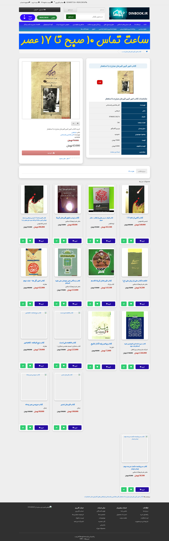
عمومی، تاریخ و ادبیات (62, 24)
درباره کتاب (141, 171)
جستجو (70, 9)
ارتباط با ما (137, 24)
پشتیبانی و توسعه (89, 536)
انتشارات (87, 496)
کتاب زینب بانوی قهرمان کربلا (67, 218)
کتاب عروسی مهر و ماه (34, 404)
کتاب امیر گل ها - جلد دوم (34, 281)
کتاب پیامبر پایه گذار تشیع (101, 343)
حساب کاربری (79, 511)
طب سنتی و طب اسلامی (124, 24)
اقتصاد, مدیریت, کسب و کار (32, 24)
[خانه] (147, 51)
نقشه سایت (123, 517)
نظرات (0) (131, 171)
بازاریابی (102, 524)
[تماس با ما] (86, 2)
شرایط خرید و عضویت (141, 521)
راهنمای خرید (144, 514)
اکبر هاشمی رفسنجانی (67, 134)
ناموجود (50, 153)
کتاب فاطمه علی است (67, 342)
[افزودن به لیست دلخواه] (131, 241)
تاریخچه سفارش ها (78, 514)
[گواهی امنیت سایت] (40, 507)
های (99, 496)
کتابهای (95, 496)
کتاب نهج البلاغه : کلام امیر (34, 342)
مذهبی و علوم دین (78, 24)
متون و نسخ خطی (109, 24)
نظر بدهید (62, 158)
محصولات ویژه (100, 528)
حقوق (93, 29)
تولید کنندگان (101, 511)
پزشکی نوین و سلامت (93, 24)
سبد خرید (28, 17)
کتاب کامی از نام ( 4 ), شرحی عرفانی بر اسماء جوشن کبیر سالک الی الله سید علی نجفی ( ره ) (34, 219)
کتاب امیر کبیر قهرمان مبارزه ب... (131, 51)
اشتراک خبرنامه (79, 521)
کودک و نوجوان (48, 24)
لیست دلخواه (80, 517)
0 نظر (68, 158)
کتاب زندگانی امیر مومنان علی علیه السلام (67, 282)
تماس (47, 17)
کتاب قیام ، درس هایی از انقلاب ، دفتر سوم (101, 219)
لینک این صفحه (115, 151)
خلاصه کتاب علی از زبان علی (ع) (135, 281)
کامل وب (77, 536)
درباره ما (145, 511)
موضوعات (102, 517)
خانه (145, 24)
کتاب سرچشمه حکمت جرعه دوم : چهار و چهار (135, 467)
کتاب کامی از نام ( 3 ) (135, 218)
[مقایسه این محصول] (124, 241)
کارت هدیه (101, 521)
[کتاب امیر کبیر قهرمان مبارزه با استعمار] (51, 90)
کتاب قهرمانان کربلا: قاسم (101, 281)
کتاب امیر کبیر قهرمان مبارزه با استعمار (131, 496)
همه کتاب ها (84, 29)
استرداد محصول (122, 514)
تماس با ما (124, 511)
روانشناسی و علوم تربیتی (127, 29)
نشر (91, 496)
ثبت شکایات (144, 517)
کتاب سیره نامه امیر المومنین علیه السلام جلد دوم (135, 345)
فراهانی (74, 132)
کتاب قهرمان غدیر (68, 404)
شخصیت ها (101, 514)
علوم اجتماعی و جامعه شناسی (108, 29)
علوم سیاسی (142, 29)
